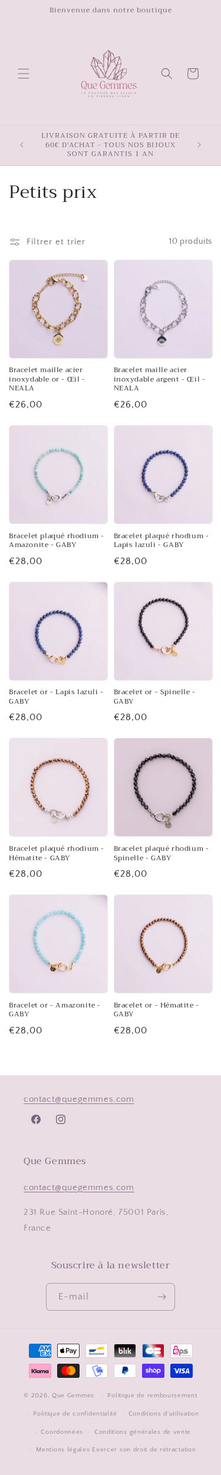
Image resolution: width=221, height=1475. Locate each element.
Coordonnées (62, 1432)
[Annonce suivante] (199, 145)
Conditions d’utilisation (163, 1413)
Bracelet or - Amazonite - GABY (55, 1010)
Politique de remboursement (152, 1395)
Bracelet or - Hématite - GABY (156, 1010)
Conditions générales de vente (142, 1432)
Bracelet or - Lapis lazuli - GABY (56, 697)
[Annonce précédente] (22, 145)
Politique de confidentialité (75, 1413)
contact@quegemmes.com (79, 1099)
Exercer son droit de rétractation (144, 1449)
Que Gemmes (74, 1395)
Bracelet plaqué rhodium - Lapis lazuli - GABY (161, 541)
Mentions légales (63, 1449)
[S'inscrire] (161, 1297)
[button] (24, 74)
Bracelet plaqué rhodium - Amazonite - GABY (56, 541)
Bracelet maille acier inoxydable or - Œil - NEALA (47, 379)
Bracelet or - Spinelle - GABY (155, 697)
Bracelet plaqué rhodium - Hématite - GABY (56, 853)
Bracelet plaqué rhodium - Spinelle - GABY (161, 853)
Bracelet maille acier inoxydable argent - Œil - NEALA (160, 379)
